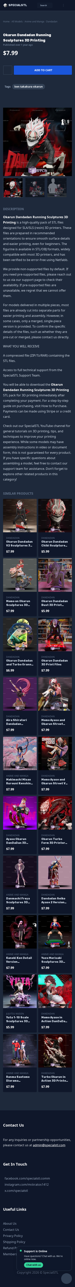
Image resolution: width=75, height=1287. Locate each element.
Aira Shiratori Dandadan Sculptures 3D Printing (17, 722)
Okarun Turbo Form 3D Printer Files (53, 841)
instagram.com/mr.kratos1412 (27, 1184)
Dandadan (51, 21)
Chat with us (33, 1265)
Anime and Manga (34, 21)
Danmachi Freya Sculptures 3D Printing (18, 900)
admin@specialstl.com (49, 1145)
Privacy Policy (13, 1236)
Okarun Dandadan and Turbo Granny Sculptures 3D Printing (19, 663)
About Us (10, 1223)
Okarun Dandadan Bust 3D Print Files (54, 603)
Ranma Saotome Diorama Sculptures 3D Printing (18, 1079)
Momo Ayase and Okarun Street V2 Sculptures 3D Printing (54, 781)
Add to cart (43, 70)
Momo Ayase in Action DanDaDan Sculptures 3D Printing (54, 1019)
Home (6, 21)
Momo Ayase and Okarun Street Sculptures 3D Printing (53, 722)
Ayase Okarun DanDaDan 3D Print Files (16, 841)
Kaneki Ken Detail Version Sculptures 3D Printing (19, 960)
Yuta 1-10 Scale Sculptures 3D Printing (17, 1019)
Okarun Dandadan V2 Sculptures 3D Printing (19, 544)
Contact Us (11, 1230)
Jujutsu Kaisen (15, 1013)
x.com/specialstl (16, 1191)
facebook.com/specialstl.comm (27, 1178)
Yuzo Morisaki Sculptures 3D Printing (52, 960)
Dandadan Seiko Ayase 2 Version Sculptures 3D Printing (53, 900)
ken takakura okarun (28, 86)
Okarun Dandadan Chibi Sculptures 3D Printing (54, 544)
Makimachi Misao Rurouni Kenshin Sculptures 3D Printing (18, 781)
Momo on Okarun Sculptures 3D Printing (18, 603)
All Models (17, 21)
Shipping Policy (14, 1242)
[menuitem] (13, 188)
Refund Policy (13, 1248)
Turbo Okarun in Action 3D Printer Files (54, 1079)
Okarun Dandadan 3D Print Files (54, 662)
